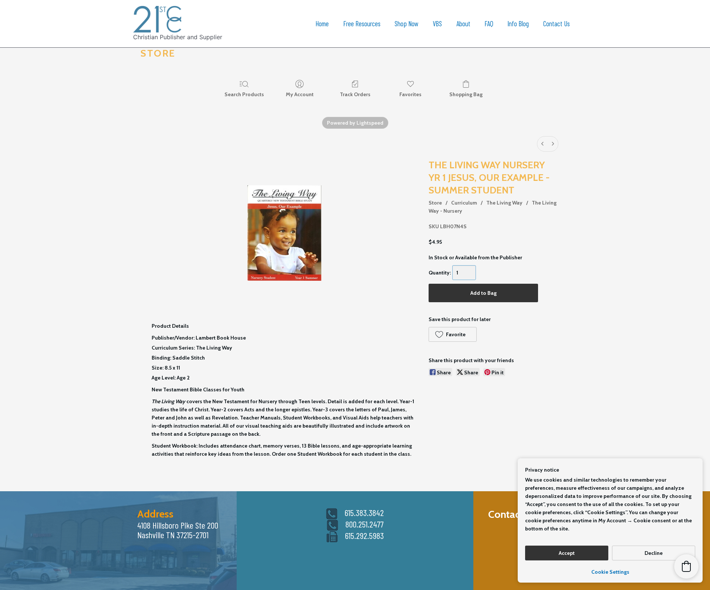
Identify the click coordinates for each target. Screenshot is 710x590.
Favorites (410, 94)
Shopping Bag (466, 94)
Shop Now (407, 23)
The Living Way (504, 202)
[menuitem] (542, 143)
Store (435, 202)
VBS (437, 23)
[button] (452, 334)
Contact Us (556, 23)
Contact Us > (516, 514)
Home (322, 23)
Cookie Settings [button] (610, 572)
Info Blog (518, 23)
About (463, 23)
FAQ (488, 23)
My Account (300, 94)
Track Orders (355, 94)
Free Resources (362, 23)
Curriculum (464, 202)
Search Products (244, 94)
